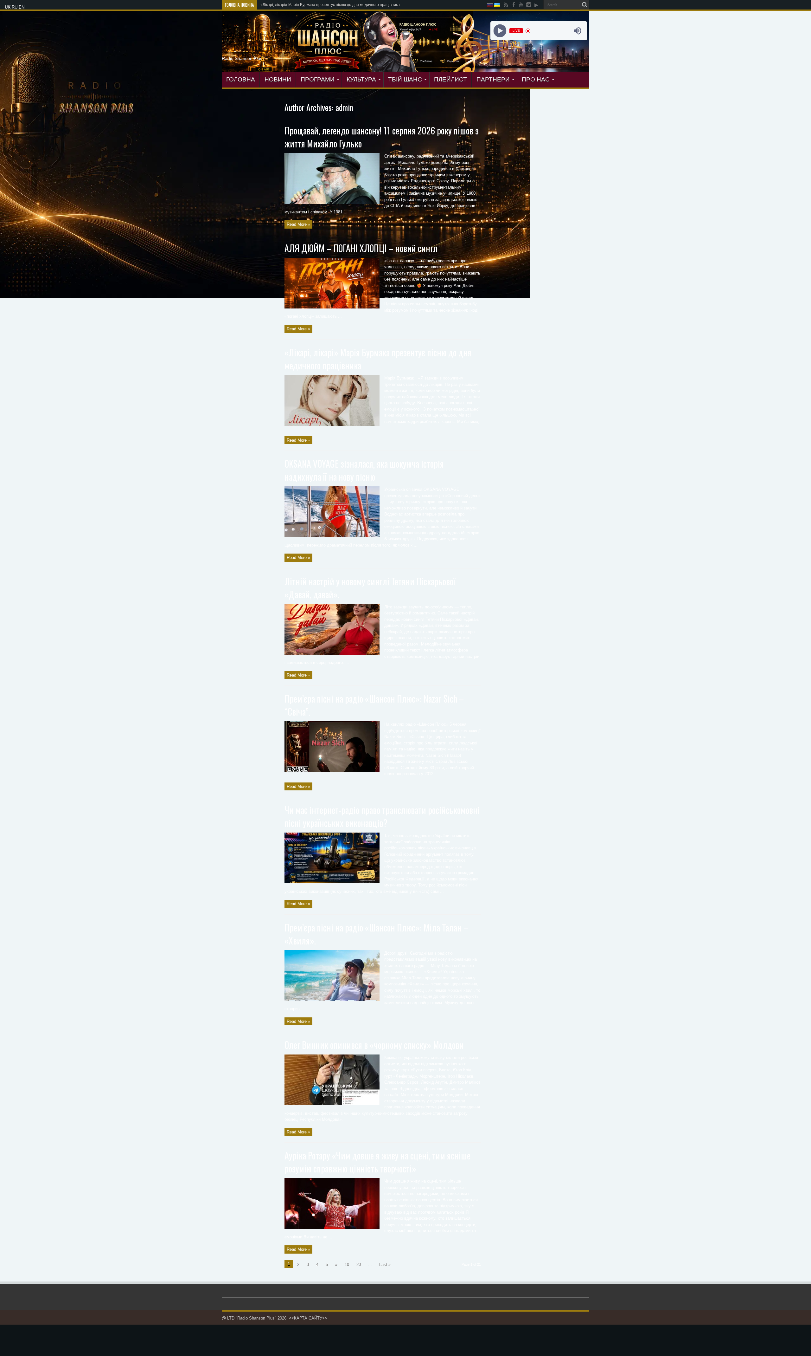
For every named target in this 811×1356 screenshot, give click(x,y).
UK (7, 7)
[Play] (500, 31)
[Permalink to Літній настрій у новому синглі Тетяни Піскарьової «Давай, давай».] (332, 653)
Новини (278, 79)
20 (358, 1264)
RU (14, 7)
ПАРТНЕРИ (493, 79)
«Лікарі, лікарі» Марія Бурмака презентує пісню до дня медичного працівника (330, 5)
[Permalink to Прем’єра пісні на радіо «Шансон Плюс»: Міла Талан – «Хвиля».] (332, 999)
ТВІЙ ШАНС (405, 79)
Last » (385, 1264)
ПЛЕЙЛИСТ (450, 79)
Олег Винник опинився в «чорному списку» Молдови (374, 1044)
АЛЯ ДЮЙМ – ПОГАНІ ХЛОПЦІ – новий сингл (361, 248)
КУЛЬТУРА (361, 79)
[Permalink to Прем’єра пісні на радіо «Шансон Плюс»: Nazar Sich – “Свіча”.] (332, 770)
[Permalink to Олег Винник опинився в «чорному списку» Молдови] (332, 1103)
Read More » (298, 224)
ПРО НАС (536, 79)
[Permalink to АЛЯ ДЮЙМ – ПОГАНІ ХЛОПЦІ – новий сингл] (332, 307)
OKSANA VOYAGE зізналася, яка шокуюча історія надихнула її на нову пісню (364, 470)
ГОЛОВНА (240, 79)
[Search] (584, 5)
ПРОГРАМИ (318, 79)
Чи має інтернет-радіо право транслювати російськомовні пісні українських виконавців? (382, 816)
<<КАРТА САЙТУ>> (308, 1318)
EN (21, 7)
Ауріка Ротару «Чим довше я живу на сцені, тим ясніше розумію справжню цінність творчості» (377, 1162)
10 (347, 1264)
